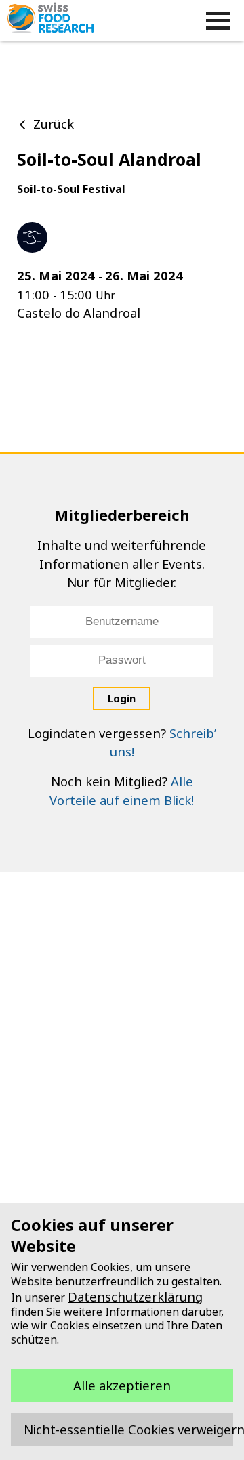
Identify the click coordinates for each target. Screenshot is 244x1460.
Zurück (53, 124)
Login (122, 698)
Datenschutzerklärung (135, 1296)
